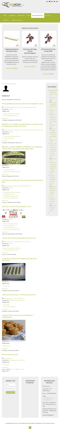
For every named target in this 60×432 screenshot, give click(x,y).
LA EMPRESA (12, 15)
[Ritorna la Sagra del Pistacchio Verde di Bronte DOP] (16, 185)
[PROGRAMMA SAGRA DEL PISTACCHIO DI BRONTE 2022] (19, 107)
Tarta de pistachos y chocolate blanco (19, 295)
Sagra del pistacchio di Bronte (12, 113)
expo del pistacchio (9, 194)
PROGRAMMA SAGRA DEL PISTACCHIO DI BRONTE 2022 (22, 104)
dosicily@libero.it (47, 399)
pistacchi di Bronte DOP (10, 227)
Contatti (6, 20)
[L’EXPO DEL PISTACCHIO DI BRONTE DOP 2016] (16, 241)
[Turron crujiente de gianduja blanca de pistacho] (13, 271)
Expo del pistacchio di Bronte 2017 (16, 206)
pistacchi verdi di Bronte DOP (12, 229)
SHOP (28, 15)
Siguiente (17, 369)
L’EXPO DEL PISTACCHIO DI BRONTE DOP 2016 (19, 238)
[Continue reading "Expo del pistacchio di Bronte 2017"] (53, 208)
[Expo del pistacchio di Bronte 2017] (13, 213)
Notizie (11, 109)
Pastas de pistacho (10, 355)
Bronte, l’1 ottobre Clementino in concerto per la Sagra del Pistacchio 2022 (22, 125)
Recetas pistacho (37, 15)
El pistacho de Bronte (10, 306)
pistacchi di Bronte (9, 138)
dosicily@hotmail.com (48, 398)
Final (22, 369)
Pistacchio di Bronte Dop (11, 115)
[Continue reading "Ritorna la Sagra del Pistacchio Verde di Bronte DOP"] (53, 191)
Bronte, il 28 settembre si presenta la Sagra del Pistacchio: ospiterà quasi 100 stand (22, 148)
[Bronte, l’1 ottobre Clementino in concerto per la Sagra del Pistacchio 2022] (22, 129)
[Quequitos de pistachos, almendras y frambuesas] (13, 330)
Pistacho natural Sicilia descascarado (30, 51)
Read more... (5, 118)
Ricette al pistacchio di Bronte (17, 281)
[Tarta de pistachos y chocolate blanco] (12, 298)
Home (4, 15)
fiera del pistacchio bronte (11, 196)
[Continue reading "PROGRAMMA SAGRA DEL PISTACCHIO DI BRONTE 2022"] (53, 106)
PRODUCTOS (21, 15)
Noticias (48, 15)
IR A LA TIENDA (11, 68)
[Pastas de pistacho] (7, 358)
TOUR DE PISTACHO (16, 20)
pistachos (6, 286)
